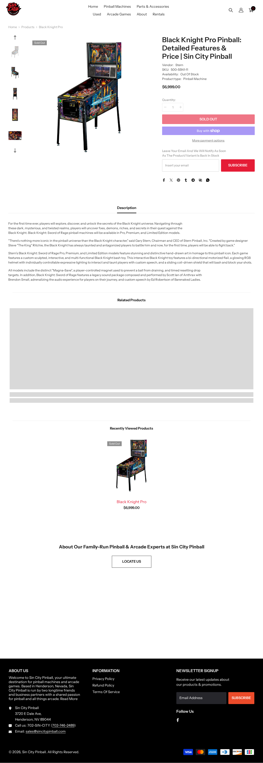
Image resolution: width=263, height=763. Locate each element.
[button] (15, 37)
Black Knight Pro (132, 501)
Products (27, 27)
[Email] (200, 180)
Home (12, 27)
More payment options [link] (208, 140)
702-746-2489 (63, 725)
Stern (179, 65)
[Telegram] (193, 180)
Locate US (131, 561)
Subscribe (237, 165)
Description (126, 208)
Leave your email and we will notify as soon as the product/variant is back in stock (194, 153)
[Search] (230, 10)
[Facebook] (164, 180)
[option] (89, 97)
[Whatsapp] (207, 180)
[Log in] (241, 10)
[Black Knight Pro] (131, 465)
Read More (69, 699)
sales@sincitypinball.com (46, 731)
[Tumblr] (186, 180)
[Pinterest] (178, 180)
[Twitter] (171, 180)
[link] (40, 394)
